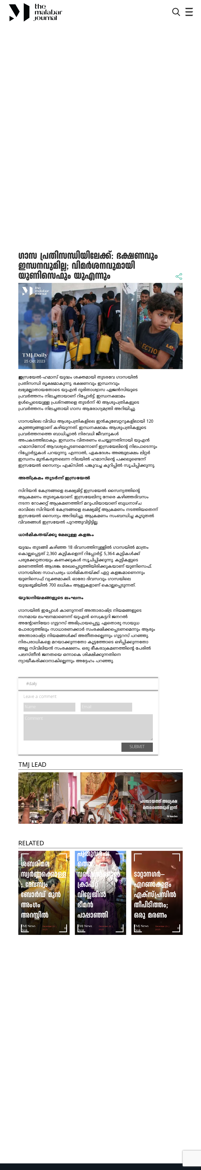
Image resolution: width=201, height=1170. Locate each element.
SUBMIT (137, 747)
